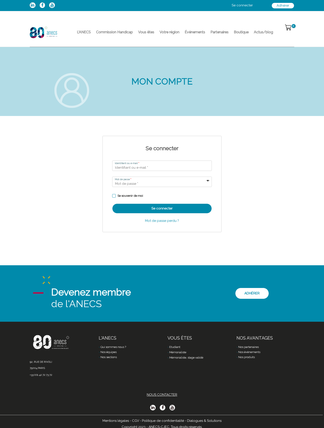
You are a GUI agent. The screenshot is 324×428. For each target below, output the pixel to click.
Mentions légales (115, 421)
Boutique (241, 32)
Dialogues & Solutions (204, 421)
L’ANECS (84, 32)
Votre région (169, 32)
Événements (195, 32)
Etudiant (174, 347)
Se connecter (162, 208)
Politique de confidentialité (163, 421)
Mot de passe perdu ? (162, 221)
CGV (135, 421)
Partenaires (219, 32)
